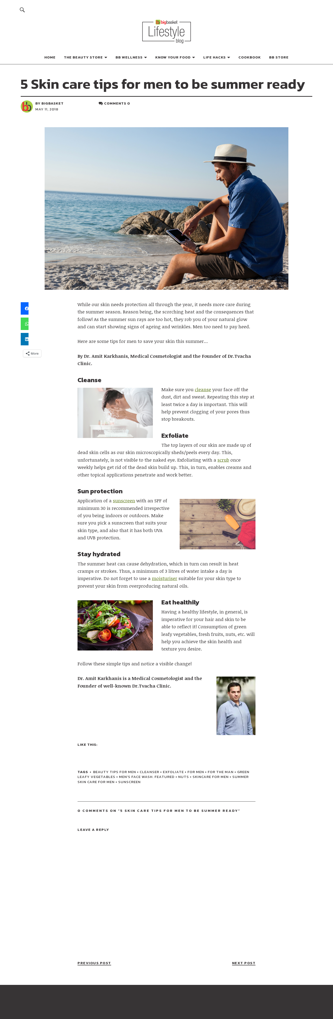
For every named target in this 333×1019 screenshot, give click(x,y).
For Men (195, 772)
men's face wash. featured (147, 776)
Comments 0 (117, 103)
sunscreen (124, 500)
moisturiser (164, 578)
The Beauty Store (83, 57)
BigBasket (52, 103)
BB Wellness (129, 57)
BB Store (279, 57)
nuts (183, 776)
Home (50, 57)
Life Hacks (214, 57)
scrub (223, 460)
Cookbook (249, 57)
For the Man (221, 772)
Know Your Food (173, 57)
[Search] (22, 9)
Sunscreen (129, 782)
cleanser (149, 772)
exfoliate (173, 772)
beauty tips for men (114, 772)
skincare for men (211, 776)
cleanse (203, 389)
